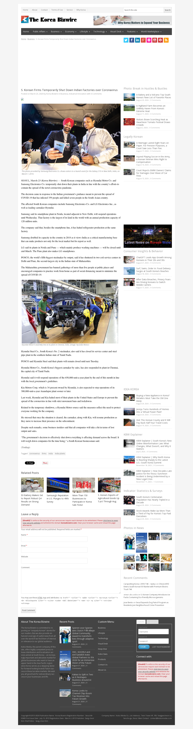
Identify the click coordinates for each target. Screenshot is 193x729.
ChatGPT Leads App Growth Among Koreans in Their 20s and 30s (153, 259)
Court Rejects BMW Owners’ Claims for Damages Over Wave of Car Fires (153, 173)
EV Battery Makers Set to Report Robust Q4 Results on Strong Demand (32, 500)
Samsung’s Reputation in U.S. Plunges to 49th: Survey (58, 498)
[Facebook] (131, 40)
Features (131, 31)
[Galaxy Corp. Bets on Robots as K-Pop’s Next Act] (154, 557)
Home (25, 10)
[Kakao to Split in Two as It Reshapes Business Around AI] (154, 536)
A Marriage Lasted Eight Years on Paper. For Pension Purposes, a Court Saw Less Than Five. (152, 145)
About (34, 10)
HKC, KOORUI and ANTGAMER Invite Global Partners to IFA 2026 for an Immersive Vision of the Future (83, 657)
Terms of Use (57, 10)
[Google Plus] (143, 40)
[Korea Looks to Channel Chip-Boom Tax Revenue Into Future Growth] (166, 536)
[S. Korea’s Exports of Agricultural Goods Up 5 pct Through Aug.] (109, 485)
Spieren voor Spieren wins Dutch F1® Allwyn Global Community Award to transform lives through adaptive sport (83, 634)
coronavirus (34, 453)
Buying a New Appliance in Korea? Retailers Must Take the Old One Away (152, 398)
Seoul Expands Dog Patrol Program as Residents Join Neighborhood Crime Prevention (146, 603)
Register (152, 622)
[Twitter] (126, 40)
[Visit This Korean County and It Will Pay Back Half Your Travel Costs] (129, 422)
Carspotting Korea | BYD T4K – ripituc (140, 584)
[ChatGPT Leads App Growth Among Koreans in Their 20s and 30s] (129, 259)
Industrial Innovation (77, 94)
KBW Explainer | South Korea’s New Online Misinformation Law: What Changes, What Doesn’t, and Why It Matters (154, 444)
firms (44, 453)
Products (102, 659)
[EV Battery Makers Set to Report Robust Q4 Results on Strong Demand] (32, 485)
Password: (142, 636)
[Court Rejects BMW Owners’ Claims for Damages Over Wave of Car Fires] (129, 172)
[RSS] (166, 40)
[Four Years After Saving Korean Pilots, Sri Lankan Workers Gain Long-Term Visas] (129, 558)
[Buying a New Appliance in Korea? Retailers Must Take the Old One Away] (129, 397)
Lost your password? (161, 647)
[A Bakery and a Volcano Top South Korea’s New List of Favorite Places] (129, 97)
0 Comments (155, 100)
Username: (143, 627)
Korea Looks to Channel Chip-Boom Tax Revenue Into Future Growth (82, 694)
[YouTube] (154, 40)
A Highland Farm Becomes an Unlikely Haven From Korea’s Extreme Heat (150, 108)
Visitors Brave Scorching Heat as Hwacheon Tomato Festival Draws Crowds (153, 122)
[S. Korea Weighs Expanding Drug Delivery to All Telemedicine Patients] (129, 566)
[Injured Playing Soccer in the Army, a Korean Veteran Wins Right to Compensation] (129, 158)
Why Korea (81, 10)
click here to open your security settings (153, 670)
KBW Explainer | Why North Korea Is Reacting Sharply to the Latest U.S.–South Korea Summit (153, 460)
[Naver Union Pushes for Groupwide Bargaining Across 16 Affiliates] (154, 567)
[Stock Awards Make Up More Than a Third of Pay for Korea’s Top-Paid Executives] (129, 512)
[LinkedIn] (137, 40)
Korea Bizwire (52, 94)
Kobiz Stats (102, 654)
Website (24, 556)
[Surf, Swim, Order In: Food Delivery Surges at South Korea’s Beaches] (129, 271)
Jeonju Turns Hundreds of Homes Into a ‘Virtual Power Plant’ (152, 410)
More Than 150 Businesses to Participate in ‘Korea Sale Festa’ (82, 500)
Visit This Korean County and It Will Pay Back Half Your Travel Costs (153, 421)
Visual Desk (115, 31)
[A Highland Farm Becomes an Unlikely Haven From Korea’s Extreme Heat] (129, 107)
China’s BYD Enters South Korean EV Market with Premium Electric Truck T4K (146, 587)
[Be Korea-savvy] (49, 19)
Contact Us (102, 664)
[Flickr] (149, 40)
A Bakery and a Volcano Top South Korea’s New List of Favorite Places (153, 96)
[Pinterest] (160, 40)
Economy (69, 31)
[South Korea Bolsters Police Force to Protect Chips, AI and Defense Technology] (166, 567)
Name (24, 535)
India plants (60, 453)
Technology (99, 31)
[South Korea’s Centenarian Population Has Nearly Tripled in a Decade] (129, 500)
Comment (25, 567)
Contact (44, 10)
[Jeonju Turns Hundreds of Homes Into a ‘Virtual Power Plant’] (129, 411)
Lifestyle (84, 31)
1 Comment (158, 482)
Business (55, 31)
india (51, 453)
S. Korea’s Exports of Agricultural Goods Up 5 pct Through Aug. (108, 498)
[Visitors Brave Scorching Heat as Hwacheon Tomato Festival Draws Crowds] (129, 121)
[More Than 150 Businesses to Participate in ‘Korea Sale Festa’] (83, 485)
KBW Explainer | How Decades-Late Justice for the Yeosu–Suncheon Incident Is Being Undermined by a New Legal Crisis (154, 474)
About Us (102, 670)
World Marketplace (150, 31)
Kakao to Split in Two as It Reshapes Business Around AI (82, 677)
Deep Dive (102, 649)
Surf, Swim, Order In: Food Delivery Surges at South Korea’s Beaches (153, 270)
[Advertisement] (71, 64)
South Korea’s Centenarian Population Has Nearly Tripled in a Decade (152, 500)
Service (70, 10)
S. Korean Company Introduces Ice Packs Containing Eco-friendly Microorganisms (147, 596)
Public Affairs (39, 31)
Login (141, 622)
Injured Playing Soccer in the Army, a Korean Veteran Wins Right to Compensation (153, 159)
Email (24, 545)
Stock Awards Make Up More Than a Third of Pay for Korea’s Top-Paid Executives (153, 513)
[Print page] (71, 99)
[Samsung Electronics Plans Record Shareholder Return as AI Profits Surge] (141, 557)
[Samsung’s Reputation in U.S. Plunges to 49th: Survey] (58, 485)
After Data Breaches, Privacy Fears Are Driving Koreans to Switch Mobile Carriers (153, 282)
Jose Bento (128, 602)
